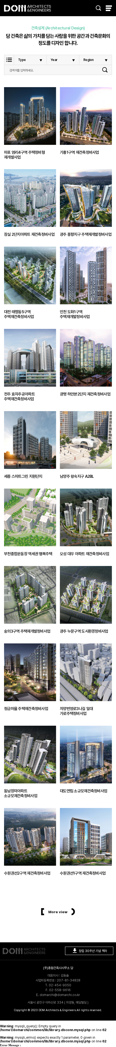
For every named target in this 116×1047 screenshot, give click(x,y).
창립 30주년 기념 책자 (89, 950)
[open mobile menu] (109, 8)
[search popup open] (98, 8)
